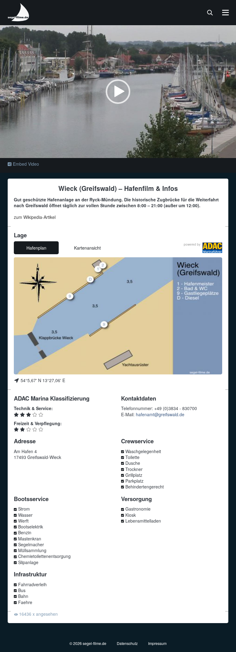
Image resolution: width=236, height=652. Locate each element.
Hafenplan (36, 248)
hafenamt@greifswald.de (160, 414)
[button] (118, 91)
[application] (118, 91)
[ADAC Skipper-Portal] (212, 248)
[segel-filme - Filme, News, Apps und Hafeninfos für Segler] (19, 19)
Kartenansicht (87, 248)
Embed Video (26, 164)
